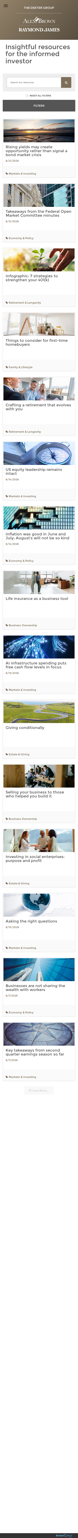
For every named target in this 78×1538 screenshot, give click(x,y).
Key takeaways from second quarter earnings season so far (35, 1052)
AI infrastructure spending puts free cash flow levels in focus (36, 665)
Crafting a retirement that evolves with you (38, 407)
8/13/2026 (12, 673)
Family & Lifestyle (20, 367)
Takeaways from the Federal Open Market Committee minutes (38, 213)
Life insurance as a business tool (37, 598)
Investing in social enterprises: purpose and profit (35, 858)
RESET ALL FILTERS (40, 95)
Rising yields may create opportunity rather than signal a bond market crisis (36, 151)
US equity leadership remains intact (34, 471)
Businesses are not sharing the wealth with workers (35, 987)
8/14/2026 (12, 479)
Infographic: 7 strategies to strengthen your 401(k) (32, 278)
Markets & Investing (22, 173)
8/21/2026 (12, 160)
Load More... (40, 1090)
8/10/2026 (12, 927)
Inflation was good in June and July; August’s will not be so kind (37, 536)
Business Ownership (22, 625)
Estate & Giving (18, 754)
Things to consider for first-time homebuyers (37, 342)
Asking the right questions (31, 921)
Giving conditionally (25, 727)
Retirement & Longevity (24, 302)
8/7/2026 (12, 995)
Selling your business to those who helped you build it (35, 794)
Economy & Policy (21, 238)
